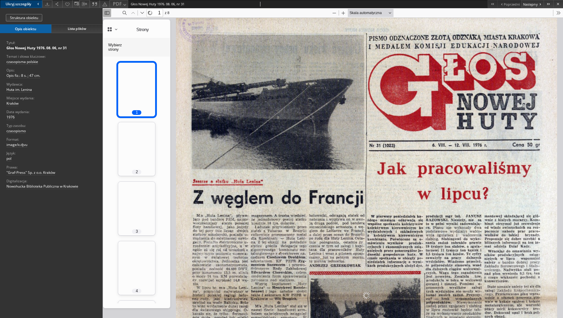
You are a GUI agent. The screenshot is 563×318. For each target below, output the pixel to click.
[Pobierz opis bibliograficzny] (84, 4)
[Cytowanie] (95, 4)
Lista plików (77, 28)
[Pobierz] (47, 4)
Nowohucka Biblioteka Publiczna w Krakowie (42, 186)
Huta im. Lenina (19, 89)
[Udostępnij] (57, 4)
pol (8, 158)
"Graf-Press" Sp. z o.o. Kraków (30, 172)
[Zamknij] (558, 4)
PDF (117, 4)
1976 (10, 117)
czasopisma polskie (22, 61)
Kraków (12, 103)
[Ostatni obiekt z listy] (548, 4)
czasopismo (16, 130)
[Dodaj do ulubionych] (67, 4)
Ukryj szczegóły (18, 3)
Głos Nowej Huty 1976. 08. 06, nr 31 (36, 47)
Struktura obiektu (24, 17)
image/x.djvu (16, 144)
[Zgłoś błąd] (105, 4)
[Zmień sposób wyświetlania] (75, 4)
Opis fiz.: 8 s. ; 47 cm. (23, 75)
